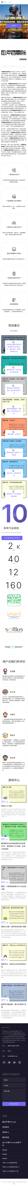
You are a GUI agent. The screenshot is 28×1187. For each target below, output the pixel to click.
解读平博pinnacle (9, 1122)
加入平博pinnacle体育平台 (12, 538)
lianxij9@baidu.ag (12, 1056)
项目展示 (5, 1127)
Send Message (14, 1104)
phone (9, 1051)
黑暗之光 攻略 (6, 806)
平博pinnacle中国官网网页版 (9, 1162)
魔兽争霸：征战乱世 (14, 434)
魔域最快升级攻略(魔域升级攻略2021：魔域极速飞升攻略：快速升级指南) (13, 846)
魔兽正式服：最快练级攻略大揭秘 (13, 927)
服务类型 (5, 1137)
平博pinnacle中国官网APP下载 (10, 1171)
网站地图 (4, 1150)
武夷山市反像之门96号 (13, 1045)
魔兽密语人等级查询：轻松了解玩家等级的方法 (14, 390)
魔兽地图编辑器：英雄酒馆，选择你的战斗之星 (14, 411)
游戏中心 (5, 1132)
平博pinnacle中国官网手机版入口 (10, 1167)
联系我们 (14, 25)
